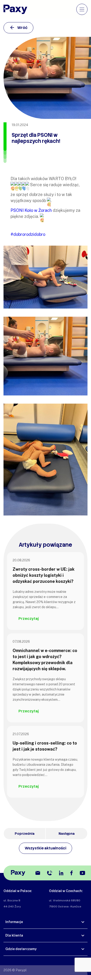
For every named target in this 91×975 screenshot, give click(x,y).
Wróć (22, 27)
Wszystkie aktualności (45, 848)
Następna (67, 833)
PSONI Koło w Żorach (31, 210)
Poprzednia (25, 833)
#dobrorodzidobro (27, 234)
